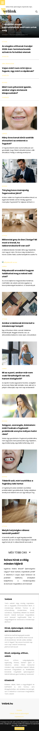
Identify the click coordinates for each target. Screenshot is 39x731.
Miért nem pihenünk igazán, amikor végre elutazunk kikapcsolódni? (16, 90)
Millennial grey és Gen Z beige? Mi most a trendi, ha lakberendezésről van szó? (19, 242)
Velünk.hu (7, 703)
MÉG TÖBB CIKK (17, 552)
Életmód (4, 82)
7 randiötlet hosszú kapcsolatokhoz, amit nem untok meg (19, 27)
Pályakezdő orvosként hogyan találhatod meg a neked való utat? (18, 273)
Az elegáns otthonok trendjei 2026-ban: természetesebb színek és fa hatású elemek (17, 49)
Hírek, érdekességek (8, 63)
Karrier (4, 266)
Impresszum (19, 717)
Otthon (4, 21)
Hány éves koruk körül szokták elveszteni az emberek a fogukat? (18, 140)
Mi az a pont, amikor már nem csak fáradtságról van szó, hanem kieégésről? (17, 375)
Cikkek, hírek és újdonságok (19, 713)
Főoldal (19, 710)
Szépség (4, 133)
